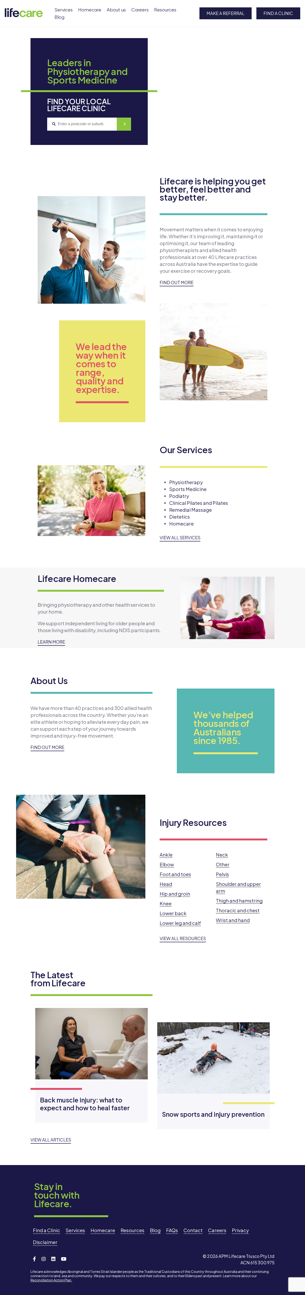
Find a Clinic (278, 13)
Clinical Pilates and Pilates (198, 503)
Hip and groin (175, 894)
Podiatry (179, 496)
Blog (59, 17)
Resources (165, 10)
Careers (140, 10)
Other (222, 864)
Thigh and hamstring (239, 900)
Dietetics (179, 517)
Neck (222, 855)
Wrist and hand (233, 920)
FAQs (172, 1230)
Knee (166, 903)
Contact (193, 1230)
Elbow (167, 864)
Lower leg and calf (180, 923)
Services (64, 10)
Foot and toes (175, 874)
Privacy (240, 1230)
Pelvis (222, 874)
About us (116, 10)
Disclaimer (45, 1242)
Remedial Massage (190, 510)
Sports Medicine (188, 489)
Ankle (166, 855)
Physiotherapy (186, 482)
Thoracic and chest (237, 910)
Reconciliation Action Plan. (51, 1280)
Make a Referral (225, 13)
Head (166, 884)
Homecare (89, 10)
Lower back (173, 913)
